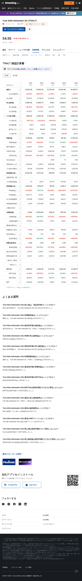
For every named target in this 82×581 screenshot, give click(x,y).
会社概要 (46, 515)
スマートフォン (7, 519)
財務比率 (47, 55)
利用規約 (5, 567)
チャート (12, 50)
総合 (4, 50)
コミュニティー (59, 50)
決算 (59, 55)
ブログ (4, 515)
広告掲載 (46, 519)
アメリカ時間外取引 (44, 8)
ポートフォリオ (7, 524)
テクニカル (46, 50)
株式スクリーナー (14, 8)
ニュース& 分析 (24, 50)
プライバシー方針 (16, 567)
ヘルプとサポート (49, 524)
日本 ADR (75, 8)
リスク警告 (28, 567)
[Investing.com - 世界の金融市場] (12, 3)
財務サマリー (6, 55)
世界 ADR (65, 8)
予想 (64, 55)
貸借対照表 (25, 55)
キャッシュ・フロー (36, 55)
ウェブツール (6, 528)
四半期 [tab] (15, 75)
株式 (4, 8)
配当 (54, 55)
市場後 (56, 8)
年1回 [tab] (6, 75)
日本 (25, 8)
